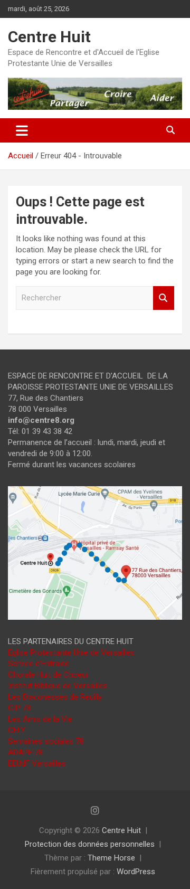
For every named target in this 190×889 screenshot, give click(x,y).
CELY (16, 730)
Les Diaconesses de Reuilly (55, 697)
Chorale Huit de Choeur (48, 674)
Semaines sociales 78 (46, 741)
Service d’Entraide (38, 663)
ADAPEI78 (25, 752)
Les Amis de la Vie (40, 719)
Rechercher (163, 298)
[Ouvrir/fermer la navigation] (22, 130)
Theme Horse (111, 858)
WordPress (136, 871)
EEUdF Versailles (36, 763)
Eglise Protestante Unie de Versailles (71, 652)
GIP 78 (19, 708)
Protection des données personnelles (90, 844)
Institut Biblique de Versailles (57, 686)
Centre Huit (49, 36)
